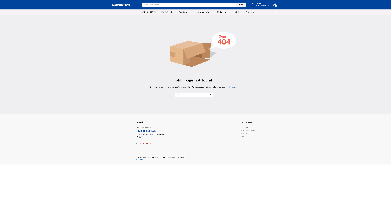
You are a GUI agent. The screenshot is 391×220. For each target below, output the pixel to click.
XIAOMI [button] (236, 12)
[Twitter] (140, 143)
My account (245, 133)
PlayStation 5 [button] (166, 12)
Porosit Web (140, 160)
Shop (242, 136)
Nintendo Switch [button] (203, 12)
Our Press (244, 127)
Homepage (233, 87)
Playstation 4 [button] (184, 12)
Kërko (241, 5)
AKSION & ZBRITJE (149, 12)
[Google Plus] (143, 143)
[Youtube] (147, 143)
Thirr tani (259, 3)
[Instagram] (275, 11)
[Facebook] (272, 11)
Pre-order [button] (250, 12)
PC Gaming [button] (221, 12)
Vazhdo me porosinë (248, 130)
